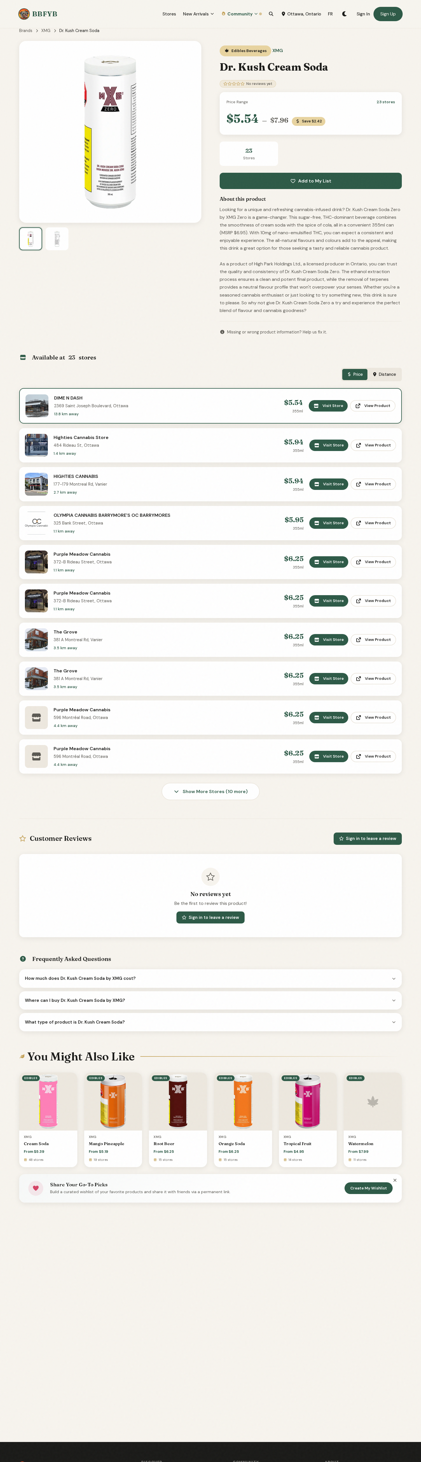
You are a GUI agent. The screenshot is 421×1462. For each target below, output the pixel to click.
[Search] (271, 14)
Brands (25, 30)
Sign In (363, 14)
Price (358, 374)
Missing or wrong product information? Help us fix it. (277, 332)
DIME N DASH (68, 398)
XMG (45, 30)
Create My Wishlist (368, 1188)
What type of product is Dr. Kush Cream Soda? (75, 1022)
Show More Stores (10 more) (215, 791)
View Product (377, 405)
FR (330, 14)
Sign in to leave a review (371, 838)
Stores (169, 14)
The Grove (65, 632)
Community (240, 14)
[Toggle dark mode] (345, 14)
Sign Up (388, 14)
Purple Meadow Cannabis (82, 554)
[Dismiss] (395, 1181)
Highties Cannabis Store (81, 437)
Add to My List (314, 181)
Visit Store (332, 405)
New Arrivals (196, 14)
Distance (387, 374)
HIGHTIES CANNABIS (76, 476)
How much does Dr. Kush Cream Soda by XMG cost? (80, 978)
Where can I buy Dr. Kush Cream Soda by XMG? (75, 1000)
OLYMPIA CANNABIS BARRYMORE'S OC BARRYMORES (112, 515)
